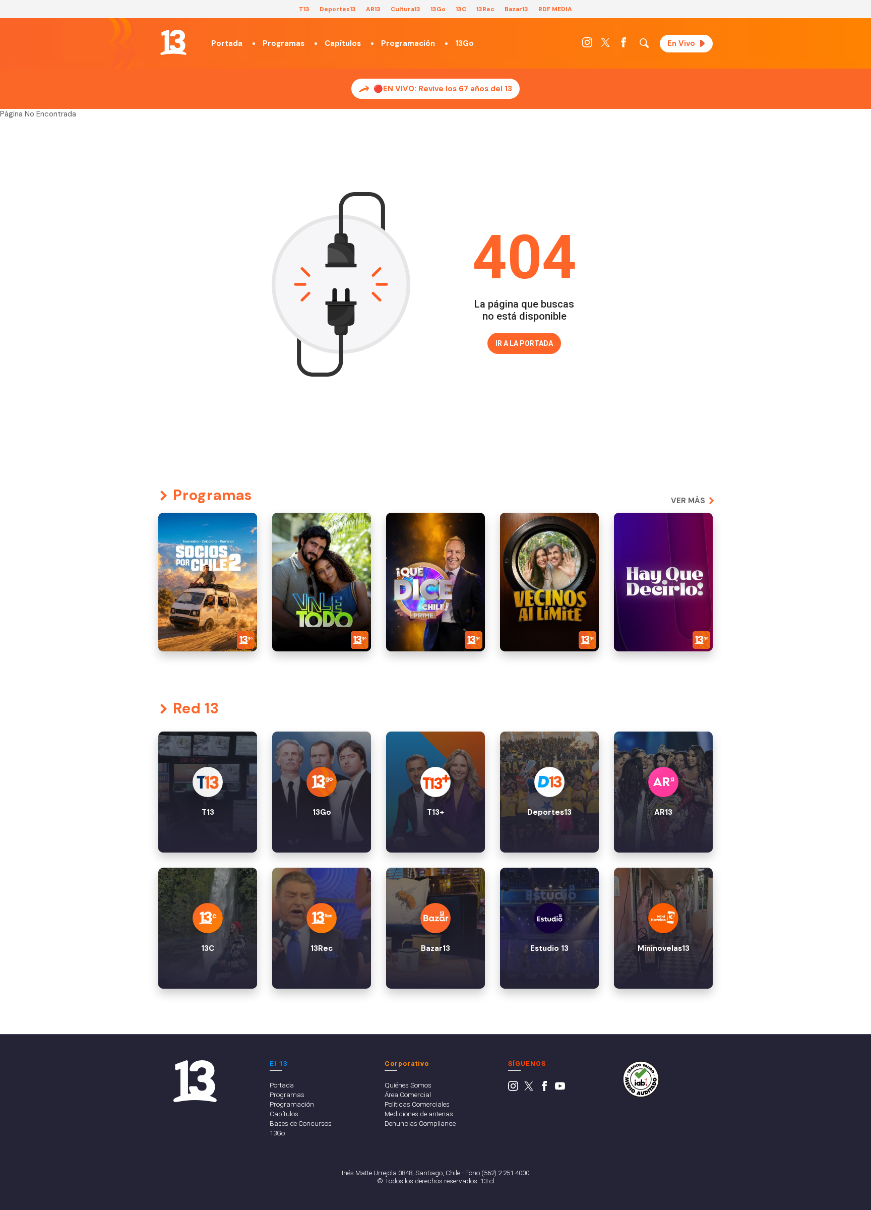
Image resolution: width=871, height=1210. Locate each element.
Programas (283, 43)
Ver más (688, 501)
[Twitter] (605, 45)
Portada (226, 43)
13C (461, 9)
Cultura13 (405, 9)
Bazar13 (516, 9)
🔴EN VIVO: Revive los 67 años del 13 (443, 89)
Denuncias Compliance (420, 1123)
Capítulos (343, 43)
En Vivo (681, 43)
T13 (304, 9)
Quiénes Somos (408, 1085)
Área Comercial (408, 1095)
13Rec (485, 9)
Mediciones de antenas (419, 1114)
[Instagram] (587, 45)
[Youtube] (560, 1088)
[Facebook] (623, 45)
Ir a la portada (524, 343)
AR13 (373, 9)
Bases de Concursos (301, 1123)
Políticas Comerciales (417, 1104)
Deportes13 (338, 9)
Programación (408, 43)
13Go (438, 9)
